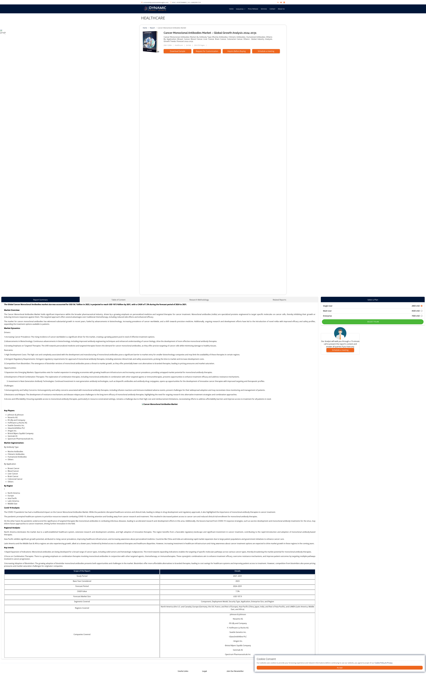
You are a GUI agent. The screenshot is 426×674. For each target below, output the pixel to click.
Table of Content (118, 300)
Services (264, 9)
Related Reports (279, 300)
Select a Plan (373, 300)
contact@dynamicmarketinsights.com (155, 2)
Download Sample (177, 51)
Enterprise (371, 316)
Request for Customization (207, 51)
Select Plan (373, 322)
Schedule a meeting (266, 51)
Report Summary (40, 300)
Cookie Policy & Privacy (383, 663)
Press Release (253, 9)
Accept (340, 667)
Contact (272, 9)
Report (152, 28)
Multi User (371, 311)
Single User (371, 306)
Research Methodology (199, 300)
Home (231, 9)
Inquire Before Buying (237, 51)
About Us (281, 9)
